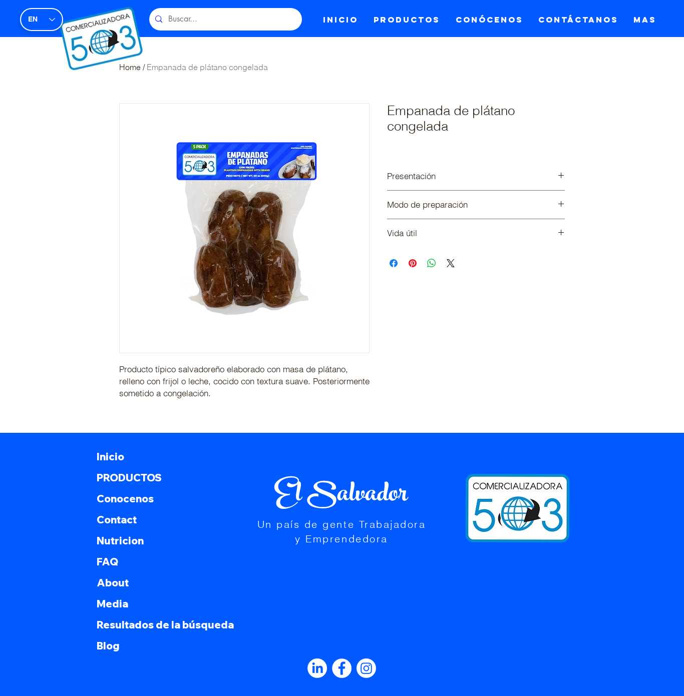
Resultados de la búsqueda (162, 624)
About (113, 582)
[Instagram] (366, 668)
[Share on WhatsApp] (432, 263)
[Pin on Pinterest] (413, 263)
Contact (117, 519)
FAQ (107, 561)
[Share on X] (451, 263)
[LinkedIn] (317, 668)
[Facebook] (342, 668)
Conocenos (125, 498)
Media (112, 603)
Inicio (110, 456)
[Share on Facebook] (394, 263)
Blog (108, 645)
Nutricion (120, 540)
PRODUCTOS (129, 477)
